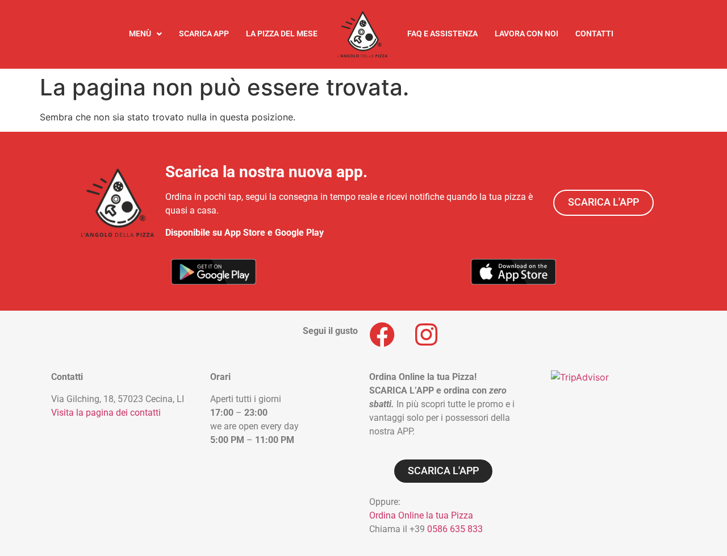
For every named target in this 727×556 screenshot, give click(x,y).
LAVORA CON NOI (526, 34)
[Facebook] (382, 335)
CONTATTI (594, 34)
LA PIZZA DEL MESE (281, 34)
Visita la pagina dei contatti (106, 412)
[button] (145, 34)
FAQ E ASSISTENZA (442, 34)
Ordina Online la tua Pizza (421, 515)
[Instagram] (426, 335)
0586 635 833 (455, 529)
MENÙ (140, 34)
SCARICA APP (204, 34)
